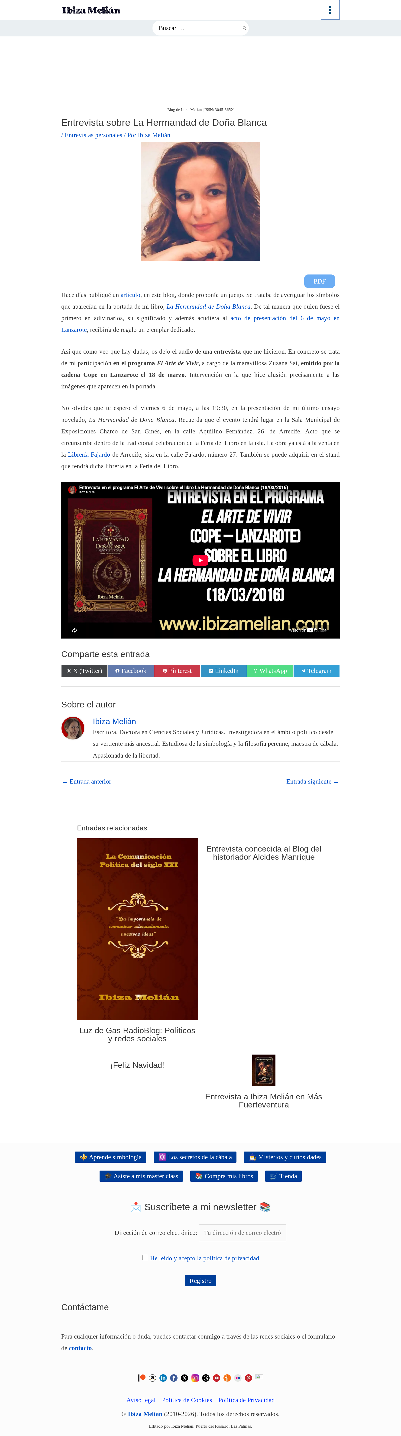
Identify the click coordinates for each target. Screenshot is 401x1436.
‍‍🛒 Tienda (283, 1176)
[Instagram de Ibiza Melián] (195, 1377)
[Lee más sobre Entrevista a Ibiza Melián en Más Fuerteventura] (263, 1069)
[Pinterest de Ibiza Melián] (248, 1377)
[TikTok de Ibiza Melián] (259, 1377)
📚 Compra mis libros (224, 1176)
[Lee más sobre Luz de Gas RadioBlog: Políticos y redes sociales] (137, 928)
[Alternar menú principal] (330, 10)
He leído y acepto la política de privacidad (204, 1258)
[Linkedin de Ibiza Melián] (163, 1377)
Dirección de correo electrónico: (157, 1232)
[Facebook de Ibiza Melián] (174, 1377)
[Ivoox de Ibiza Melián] (227, 1377)
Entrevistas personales (93, 135)
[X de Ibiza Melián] (184, 1377)
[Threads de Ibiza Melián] (206, 1377)
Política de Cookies (187, 1400)
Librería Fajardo (89, 454)
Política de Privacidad (246, 1400)
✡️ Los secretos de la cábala (195, 1157)
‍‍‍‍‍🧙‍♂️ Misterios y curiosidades (285, 1157)
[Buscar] (244, 28)
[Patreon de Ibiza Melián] (142, 1377)
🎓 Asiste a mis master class (141, 1176)
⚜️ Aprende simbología (111, 1157)
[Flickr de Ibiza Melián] (238, 1377)
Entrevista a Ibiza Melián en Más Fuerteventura (263, 1100)
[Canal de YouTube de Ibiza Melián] (216, 1377)
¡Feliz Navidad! (137, 1064)
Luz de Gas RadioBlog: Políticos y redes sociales (137, 1034)
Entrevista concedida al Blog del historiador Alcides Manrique (263, 852)
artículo (130, 294)
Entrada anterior (86, 781)
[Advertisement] (200, 71)
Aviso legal (141, 1400)
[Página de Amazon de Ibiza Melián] (152, 1377)
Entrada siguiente (312, 781)
